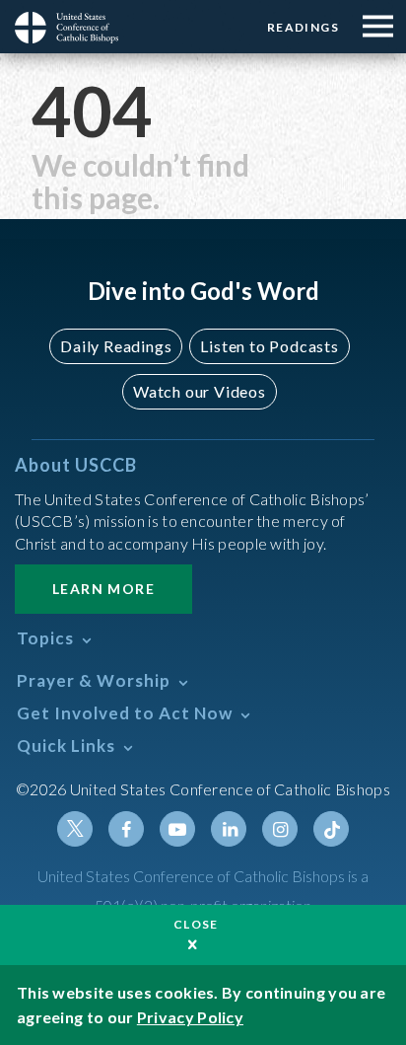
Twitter (75, 829)
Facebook (126, 829)
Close (196, 924)
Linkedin (228, 829)
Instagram (280, 829)
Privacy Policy (190, 1017)
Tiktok (331, 829)
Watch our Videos (199, 391)
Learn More (103, 588)
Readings (303, 27)
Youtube (177, 829)
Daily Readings (115, 345)
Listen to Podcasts (269, 345)
